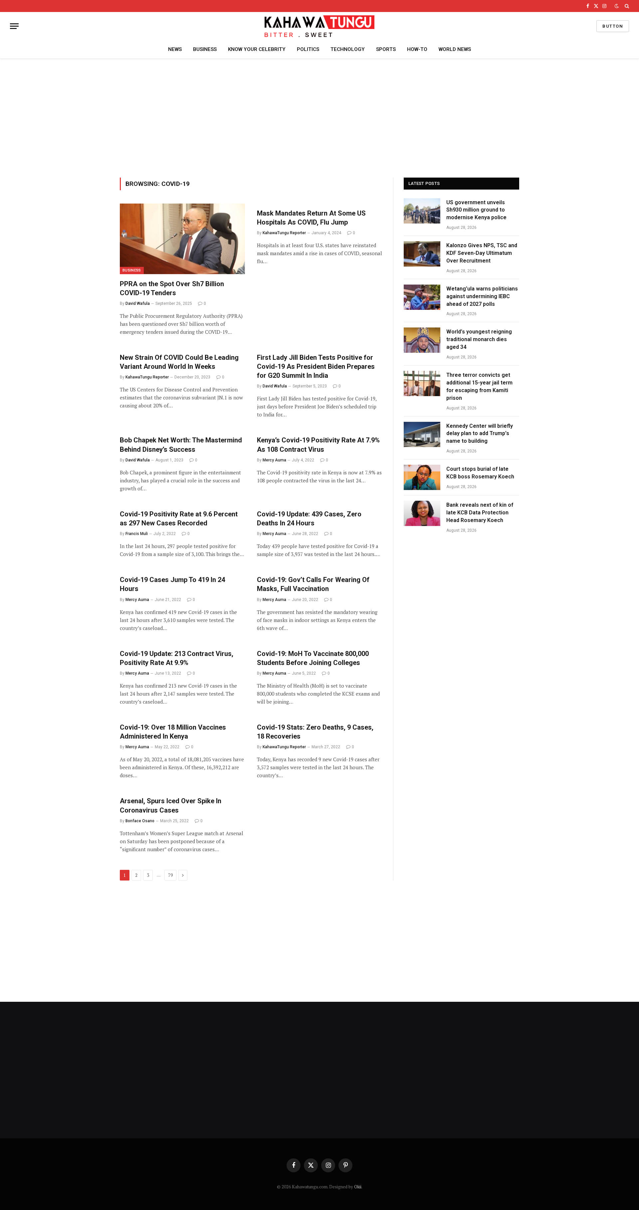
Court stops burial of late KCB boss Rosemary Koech (481, 473)
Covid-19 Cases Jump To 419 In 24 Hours (172, 584)
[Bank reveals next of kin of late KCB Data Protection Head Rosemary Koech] (422, 513)
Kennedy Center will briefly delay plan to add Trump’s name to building (479, 433)
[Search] (626, 6)
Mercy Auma (274, 460)
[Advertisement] (319, 117)
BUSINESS (205, 49)
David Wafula (137, 303)
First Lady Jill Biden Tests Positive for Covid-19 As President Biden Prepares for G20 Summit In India (316, 366)
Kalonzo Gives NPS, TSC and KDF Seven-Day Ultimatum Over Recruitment (481, 253)
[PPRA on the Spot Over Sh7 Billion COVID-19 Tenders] (182, 239)
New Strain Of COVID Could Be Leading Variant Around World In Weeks (179, 361)
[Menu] (14, 26)
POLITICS (308, 49)
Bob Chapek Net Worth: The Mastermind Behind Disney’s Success (181, 444)
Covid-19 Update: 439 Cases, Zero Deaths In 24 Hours (309, 518)
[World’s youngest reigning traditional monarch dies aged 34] (422, 340)
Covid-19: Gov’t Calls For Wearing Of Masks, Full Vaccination (313, 584)
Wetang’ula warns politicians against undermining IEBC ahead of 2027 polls (482, 296)
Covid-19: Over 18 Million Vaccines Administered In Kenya (173, 731)
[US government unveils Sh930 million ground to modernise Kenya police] (422, 211)
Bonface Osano (139, 821)
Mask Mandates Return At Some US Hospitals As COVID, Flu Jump (311, 217)
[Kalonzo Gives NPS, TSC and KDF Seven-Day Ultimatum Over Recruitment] (422, 254)
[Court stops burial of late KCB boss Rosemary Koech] (422, 477)
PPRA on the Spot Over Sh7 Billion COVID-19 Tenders (172, 288)
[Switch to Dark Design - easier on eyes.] (616, 6)
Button (612, 26)
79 (170, 875)
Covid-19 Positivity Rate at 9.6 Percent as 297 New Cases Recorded (179, 518)
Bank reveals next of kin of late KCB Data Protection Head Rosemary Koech (479, 512)
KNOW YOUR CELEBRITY (257, 49)
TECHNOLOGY (347, 49)
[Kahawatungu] (319, 26)
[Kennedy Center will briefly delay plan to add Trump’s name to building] (422, 434)
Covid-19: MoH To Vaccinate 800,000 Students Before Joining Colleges (313, 658)
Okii (357, 1187)
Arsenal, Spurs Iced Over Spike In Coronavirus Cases (170, 805)
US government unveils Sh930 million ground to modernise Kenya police (476, 210)
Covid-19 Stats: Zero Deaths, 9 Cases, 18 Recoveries (315, 731)
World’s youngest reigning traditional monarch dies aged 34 (479, 339)
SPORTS (386, 49)
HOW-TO (417, 49)
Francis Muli (136, 533)
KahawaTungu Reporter (284, 233)
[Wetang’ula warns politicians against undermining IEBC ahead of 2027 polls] (422, 297)
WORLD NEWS (455, 49)
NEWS (175, 49)
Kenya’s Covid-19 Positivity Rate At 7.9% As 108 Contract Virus (318, 444)
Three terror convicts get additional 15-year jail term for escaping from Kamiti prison (479, 386)
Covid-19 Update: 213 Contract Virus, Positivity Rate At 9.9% (176, 658)
